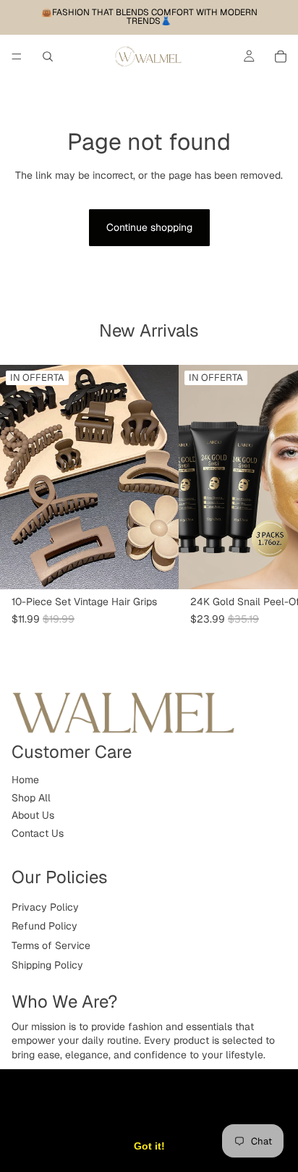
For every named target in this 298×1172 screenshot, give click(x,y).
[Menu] (16, 56)
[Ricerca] (48, 56)
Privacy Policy (45, 907)
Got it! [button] (149, 1146)
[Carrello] (281, 56)
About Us (33, 815)
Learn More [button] (218, 1109)
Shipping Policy (47, 964)
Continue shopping (149, 227)
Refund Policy (44, 925)
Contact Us (38, 833)
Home (25, 779)
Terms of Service (51, 945)
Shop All (31, 797)
